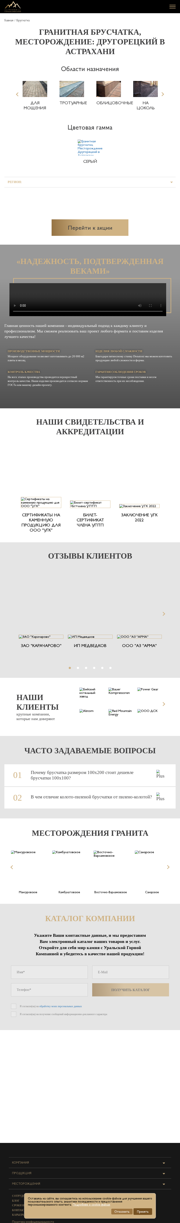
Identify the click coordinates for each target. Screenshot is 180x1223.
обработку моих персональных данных (60, 1006)
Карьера (18, 1214)
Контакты (20, 1210)
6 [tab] (110, 668)
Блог (16, 1200)
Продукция (21, 1173)
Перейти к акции (90, 227)
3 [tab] (86, 668)
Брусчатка (23, 20)
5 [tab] (102, 668)
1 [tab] (70, 668)
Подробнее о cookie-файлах (91, 1204)
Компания (20, 1162)
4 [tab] (94, 668)
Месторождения (26, 1183)
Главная (8, 20)
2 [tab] (78, 668)
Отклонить (122, 1211)
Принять (143, 1211)
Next (162, 94)
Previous (18, 94)
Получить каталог (130, 990)
